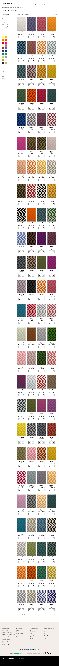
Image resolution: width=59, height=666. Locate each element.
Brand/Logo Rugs (6, 642)
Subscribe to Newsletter (21, 636)
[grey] (6, 57)
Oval (3, 76)
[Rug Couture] (8, 2)
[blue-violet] (6, 48)
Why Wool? (18, 631)
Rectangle (5, 71)
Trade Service (47, 627)
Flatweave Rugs (5, 24)
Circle (3, 74)
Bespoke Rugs (5, 641)
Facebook (46, 637)
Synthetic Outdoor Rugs (6, 28)
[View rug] (19, 37)
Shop (6, 7)
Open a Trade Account (49, 628)
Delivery (32, 635)
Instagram (46, 635)
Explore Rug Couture (44, 4)
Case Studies (19, 635)
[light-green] (3, 57)
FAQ (31, 630)
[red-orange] (6, 40)
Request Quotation (6, 644)
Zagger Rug (19, 7)
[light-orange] (6, 37)
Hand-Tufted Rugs (5, 22)
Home (3, 7)
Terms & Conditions (34, 640)
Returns (32, 636)
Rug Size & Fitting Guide (35, 631)
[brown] (3, 48)
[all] (6, 63)
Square (3, 73)
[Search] (56, 2)
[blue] (6, 51)
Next (55, 14)
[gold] (3, 60)
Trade (56, 4)
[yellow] (3, 37)
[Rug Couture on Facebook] (48, 653)
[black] (3, 63)
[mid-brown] (6, 45)
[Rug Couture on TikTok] (51, 653)
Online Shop (31, 4)
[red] (3, 43)
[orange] (3, 40)
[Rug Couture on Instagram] (45, 653)
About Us (18, 627)
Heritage (18, 630)
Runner (3, 78)
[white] (6, 60)
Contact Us (32, 627)
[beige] (3, 45)
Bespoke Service (37, 4)
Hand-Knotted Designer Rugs (8, 634)
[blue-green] (3, 54)
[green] (6, 54)
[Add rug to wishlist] (23, 37)
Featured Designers (6, 636)
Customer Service (51, 4)
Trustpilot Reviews (34, 628)
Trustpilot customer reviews (50, 633)
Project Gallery (19, 633)
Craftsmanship (19, 628)
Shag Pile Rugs (5, 26)
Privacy (31, 638)
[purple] (3, 51)
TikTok (45, 638)
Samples (32, 633)
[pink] (6, 43)
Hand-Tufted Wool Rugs (12, 7)
